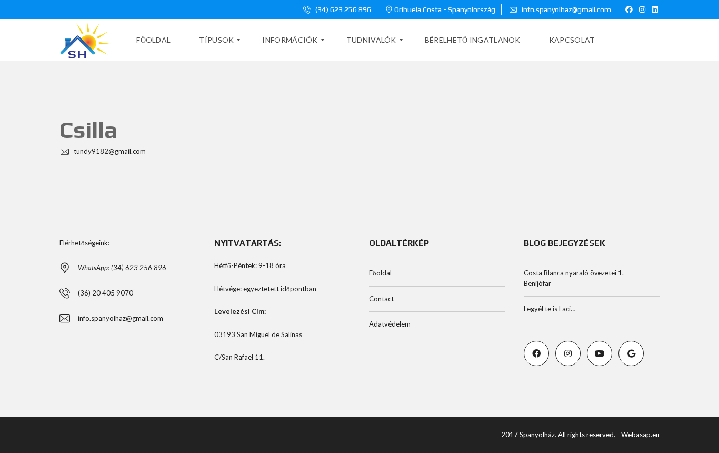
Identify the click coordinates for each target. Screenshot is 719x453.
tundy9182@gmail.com (109, 151)
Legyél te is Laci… (549, 308)
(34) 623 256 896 (342, 9)
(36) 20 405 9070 (105, 293)
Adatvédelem (390, 324)
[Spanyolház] (85, 40)
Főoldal (380, 273)
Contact (381, 298)
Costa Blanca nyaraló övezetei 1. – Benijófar (576, 278)
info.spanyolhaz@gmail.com (565, 9)
